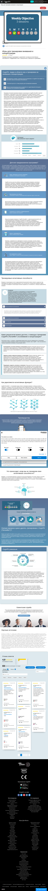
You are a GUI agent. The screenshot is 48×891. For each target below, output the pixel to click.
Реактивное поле (35, 847)
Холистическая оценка (34, 805)
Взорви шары (35, 830)
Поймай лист (35, 828)
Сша (3, 889)
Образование (23, 857)
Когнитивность (12, 807)
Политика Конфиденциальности (18, 884)
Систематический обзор (34, 810)
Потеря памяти (12, 809)
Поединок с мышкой (35, 840)
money (20, 677)
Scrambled (12, 844)
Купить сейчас (43, 8)
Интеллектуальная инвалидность (12, 810)
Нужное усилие (35, 841)
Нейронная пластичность (12, 805)
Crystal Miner (12, 827)
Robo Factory (12, 830)
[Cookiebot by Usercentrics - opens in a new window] (41, 433)
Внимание (12, 818)
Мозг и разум (12, 801)
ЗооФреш (35, 834)
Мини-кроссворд (12, 823)
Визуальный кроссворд (12, 836)
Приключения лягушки (35, 822)
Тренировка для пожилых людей (34, 807)
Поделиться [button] (7, 703)
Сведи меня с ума (12, 835)
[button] (5, 705)
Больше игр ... (35, 849)
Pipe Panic (12, 826)
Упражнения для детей (23, 861)
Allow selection (24, 457)
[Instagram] (26, 795)
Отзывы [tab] (4, 669)
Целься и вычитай (35, 839)
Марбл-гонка (12, 841)
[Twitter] (21, 795)
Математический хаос (12, 840)
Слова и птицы (35, 848)
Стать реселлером (13, 886)
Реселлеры (24, 860)
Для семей (24, 853)
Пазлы (35, 825)
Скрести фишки (35, 844)
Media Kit (43, 884)
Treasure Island (12, 832)
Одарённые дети (23, 877)
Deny (9, 457)
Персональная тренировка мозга (23, 869)
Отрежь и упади (35, 843)
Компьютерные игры (34, 801)
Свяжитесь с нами (21, 886)
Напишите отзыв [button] (41, 667)
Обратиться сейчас (24, 615)
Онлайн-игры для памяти (24, 873)
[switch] (18, 450)
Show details (41, 454)
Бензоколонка (35, 836)
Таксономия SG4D (34, 811)
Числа (35, 827)
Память (12, 815)
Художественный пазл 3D (12, 849)
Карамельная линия (35, 823)
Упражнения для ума (24, 868)
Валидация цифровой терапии (35, 800)
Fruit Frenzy (12, 825)
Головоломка (35, 835)
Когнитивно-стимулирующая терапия (23, 866)
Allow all (39, 457)
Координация (12, 814)
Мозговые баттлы (23, 878)
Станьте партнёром (5, 886)
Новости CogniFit (38, 884)
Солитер (12, 828)
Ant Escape (12, 831)
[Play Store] (24, 787)
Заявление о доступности (34, 886)
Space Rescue (12, 839)
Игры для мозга (24, 870)
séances (9, 677)
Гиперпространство (35, 832)
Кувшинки (35, 845)
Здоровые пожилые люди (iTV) (35, 806)
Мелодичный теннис (12, 843)
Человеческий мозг (12, 800)
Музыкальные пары (12, 847)
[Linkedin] (29, 795)
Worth (25, 677)
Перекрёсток (35, 831)
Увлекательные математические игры (23, 874)
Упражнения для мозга (23, 864)
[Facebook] (18, 795)
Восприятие (12, 816)
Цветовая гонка (12, 848)
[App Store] (24, 784)
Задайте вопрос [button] (31, 667)
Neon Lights (12, 834)
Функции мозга (12, 811)
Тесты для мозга (23, 865)
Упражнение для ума (24, 871)
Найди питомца (12, 845)
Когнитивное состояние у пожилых (35, 809)
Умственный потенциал (12, 806)
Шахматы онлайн (12, 822)
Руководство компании (30, 884)
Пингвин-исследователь (35, 826)
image (4, 677)
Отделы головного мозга (12, 802)
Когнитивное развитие (23, 862)
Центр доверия (43, 886)
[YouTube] (24, 795)
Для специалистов (23, 855)
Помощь (27, 886)
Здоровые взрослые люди (34, 802)
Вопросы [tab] (12, 669)
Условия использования (7, 884)
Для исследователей (24, 856)
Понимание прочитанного (24, 875)
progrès (15, 677)
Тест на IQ (24, 879)
